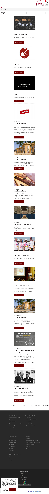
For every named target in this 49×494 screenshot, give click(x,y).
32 (37, 13)
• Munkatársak (11, 444)
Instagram (25, 477)
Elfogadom (12, 489)
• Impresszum (27, 438)
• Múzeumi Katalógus (13, 436)
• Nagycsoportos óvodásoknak (31, 419)
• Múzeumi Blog (11, 450)
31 (34, 13)
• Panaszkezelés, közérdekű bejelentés (32, 442)
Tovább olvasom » (18, 42)
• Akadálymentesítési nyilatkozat (31, 440)
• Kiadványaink (11, 448)
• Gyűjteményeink (12, 446)
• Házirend (27, 448)
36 (46, 13)
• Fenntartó (11, 456)
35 (36, 405)
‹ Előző (24, 13)
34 (41, 13)
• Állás (10, 438)
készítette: (30, 491)
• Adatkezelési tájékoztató (30, 444)
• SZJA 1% (11, 465)
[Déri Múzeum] (40, 3)
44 (43, 405)
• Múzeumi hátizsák (12, 421)
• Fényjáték (11, 419)
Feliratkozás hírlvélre (25, 485)
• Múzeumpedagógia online (30, 425)
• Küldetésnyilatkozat (13, 442)
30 (32, 13)
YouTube (25, 475)
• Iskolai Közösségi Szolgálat (14, 417)
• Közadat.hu (27, 446)
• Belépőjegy (11, 429)
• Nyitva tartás (11, 427)
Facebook (25, 473)
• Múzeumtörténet (12, 440)
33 (39, 13)
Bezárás (16, 480)
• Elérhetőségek (12, 425)
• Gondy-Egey (27, 436)
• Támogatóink (11, 462)
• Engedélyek (11, 460)
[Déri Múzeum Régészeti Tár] (46, 4)
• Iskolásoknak (28, 421)
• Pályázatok (11, 458)
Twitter (25, 479)
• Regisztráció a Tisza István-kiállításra (16, 423)
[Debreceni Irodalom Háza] (46, 1)
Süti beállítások (5, 490)
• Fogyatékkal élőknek (29, 423)
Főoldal (2, 9)
